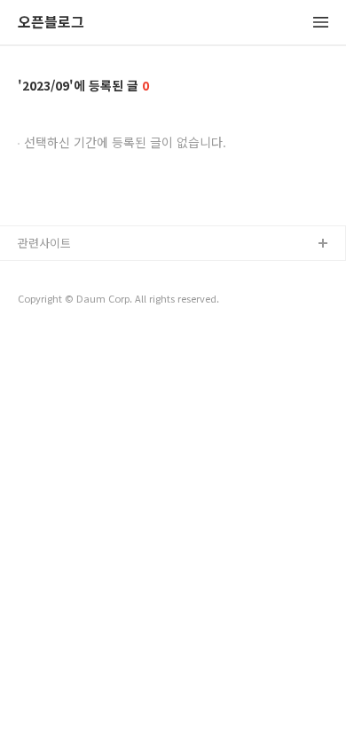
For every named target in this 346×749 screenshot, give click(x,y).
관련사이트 (44, 242)
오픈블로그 (51, 22)
